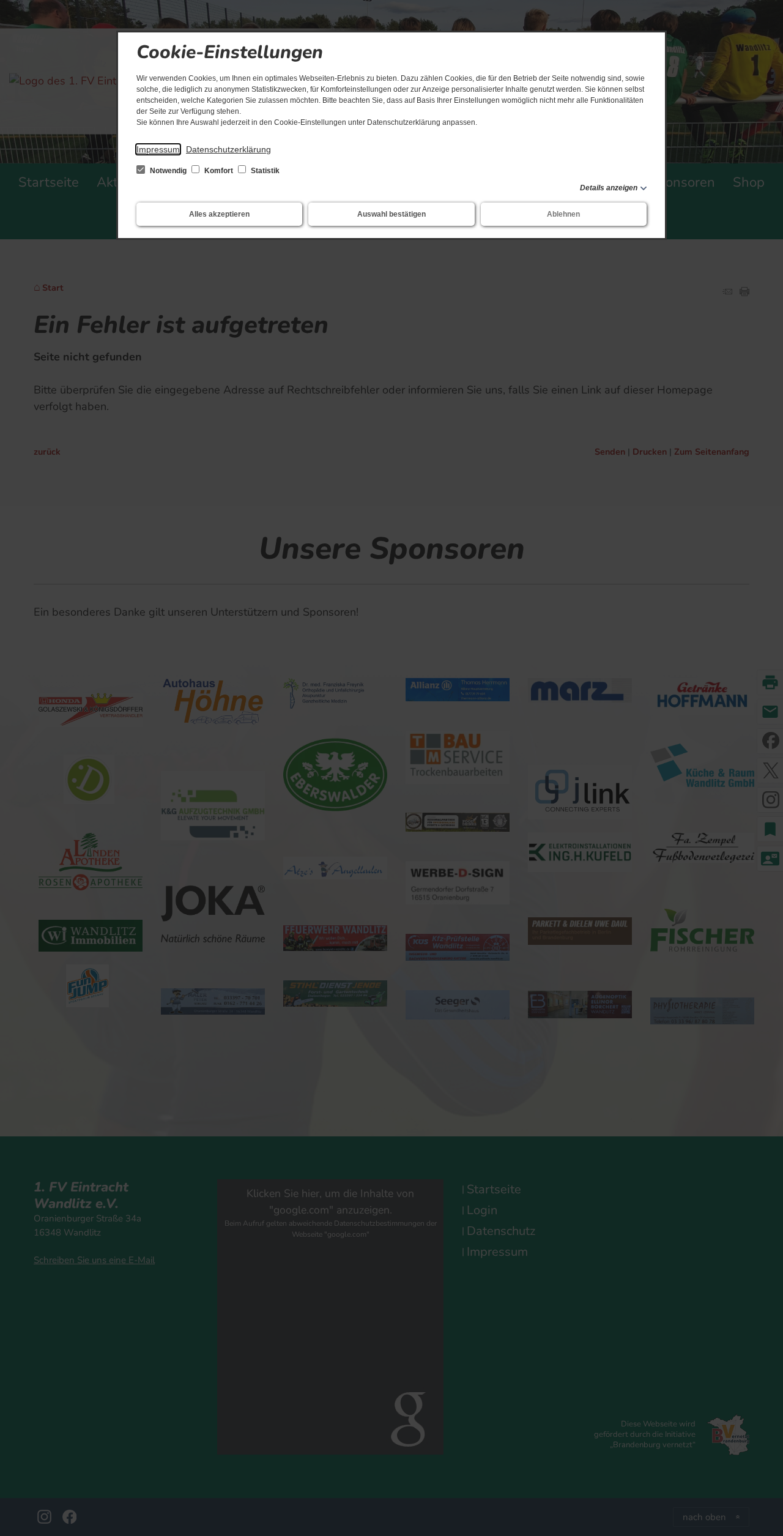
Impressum (158, 149)
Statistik (264, 170)
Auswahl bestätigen (391, 214)
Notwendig (168, 170)
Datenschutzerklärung (228, 149)
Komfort (218, 170)
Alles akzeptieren (219, 214)
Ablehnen (563, 214)
